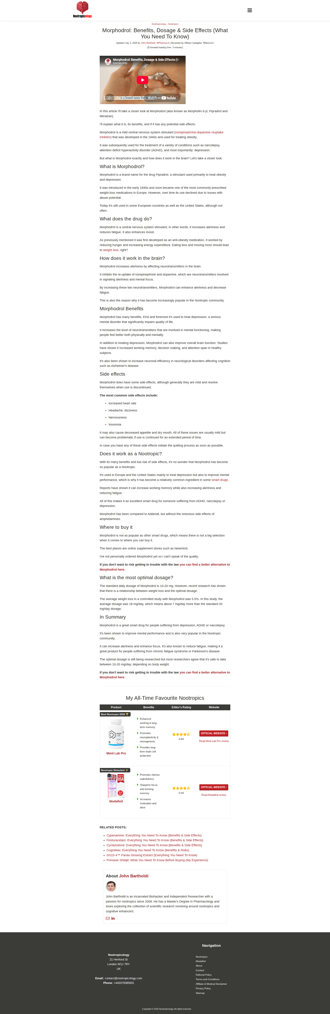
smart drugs (220, 480)
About (199, 965)
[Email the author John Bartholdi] (107, 918)
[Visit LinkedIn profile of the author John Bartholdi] (113, 918)
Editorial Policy (204, 974)
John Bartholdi (133, 876)
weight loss (110, 250)
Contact (200, 970)
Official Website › (214, 733)
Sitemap (200, 993)
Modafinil (201, 961)
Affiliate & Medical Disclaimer (211, 984)
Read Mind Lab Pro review (214, 741)
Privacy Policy (203, 988)
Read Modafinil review (213, 794)
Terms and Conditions (207, 979)
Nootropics (173, 24)
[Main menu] (250, 10)
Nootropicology (159, 24)
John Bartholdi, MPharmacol (155, 43)
